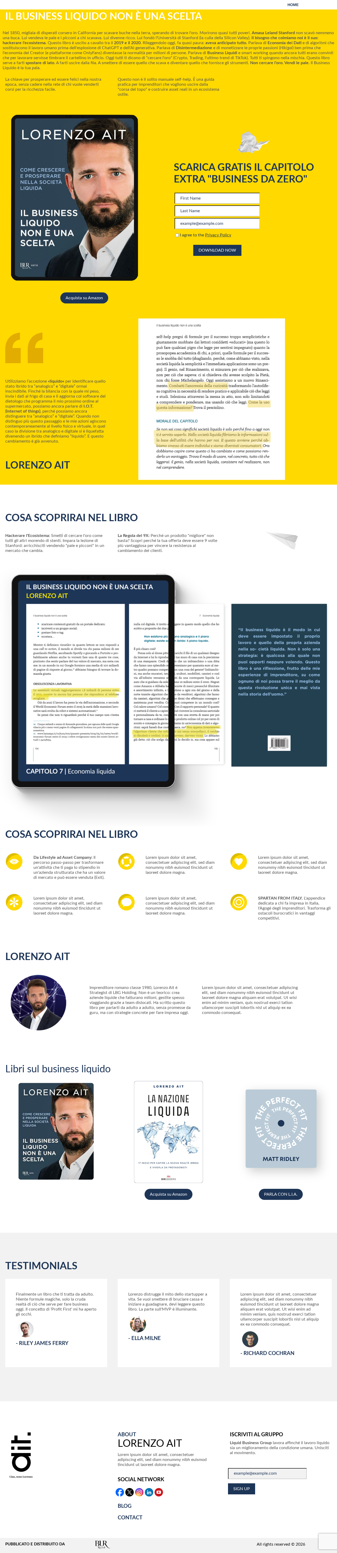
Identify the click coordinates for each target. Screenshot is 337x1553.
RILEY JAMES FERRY (43, 1343)
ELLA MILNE (146, 1338)
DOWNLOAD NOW (217, 250)
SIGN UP (241, 1489)
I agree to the (205, 235)
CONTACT (130, 1517)
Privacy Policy (218, 235)
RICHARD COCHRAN (269, 1353)
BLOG (125, 1506)
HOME (293, 5)
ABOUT (127, 1434)
